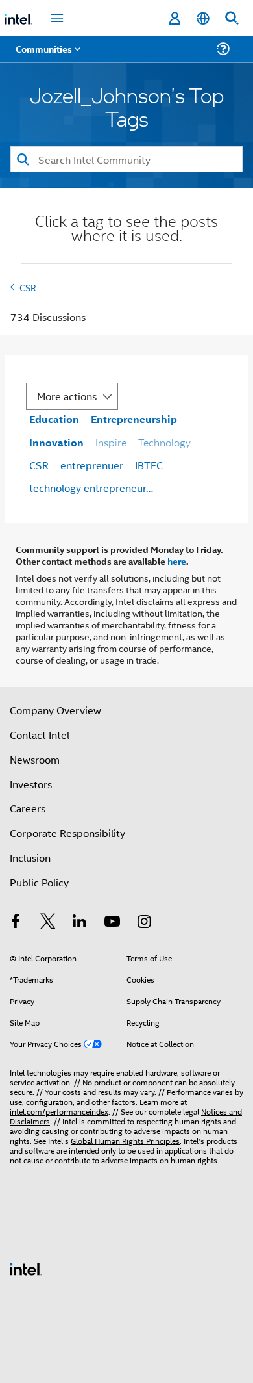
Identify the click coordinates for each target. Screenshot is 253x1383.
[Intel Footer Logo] (26, 1267)
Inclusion (30, 857)
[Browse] (46, 56)
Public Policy (39, 882)
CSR (27, 287)
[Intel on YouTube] (112, 922)
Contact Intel (39, 734)
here (176, 561)
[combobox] (126, 159)
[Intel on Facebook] (16, 922)
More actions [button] (67, 396)
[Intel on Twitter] (48, 922)
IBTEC (149, 465)
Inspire (110, 442)
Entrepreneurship (134, 418)
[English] (203, 18)
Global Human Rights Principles (125, 1140)
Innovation (56, 442)
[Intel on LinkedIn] (80, 922)
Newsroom (35, 759)
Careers (27, 808)
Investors (31, 784)
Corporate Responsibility (67, 832)
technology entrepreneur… (91, 487)
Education (54, 418)
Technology (164, 442)
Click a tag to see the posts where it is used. (126, 230)
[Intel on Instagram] (144, 922)
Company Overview (55, 710)
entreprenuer (91, 465)
